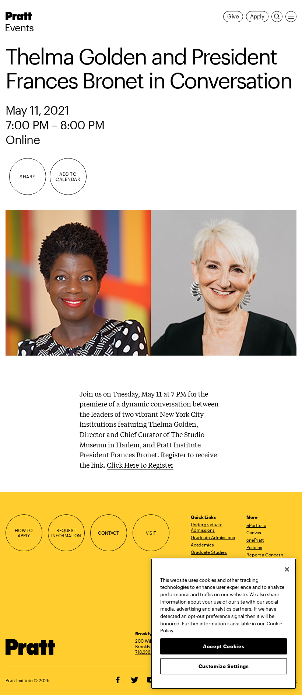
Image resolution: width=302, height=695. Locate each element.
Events (19, 27)
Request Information (66, 533)
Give (233, 16)
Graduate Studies (209, 552)
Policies (254, 547)
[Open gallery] (151, 282)
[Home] (31, 647)
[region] (223, 623)
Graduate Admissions (213, 537)
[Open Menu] (290, 16)
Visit (151, 532)
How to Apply (24, 533)
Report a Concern (264, 554)
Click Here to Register (140, 464)
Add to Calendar (68, 176)
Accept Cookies (223, 646)
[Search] (276, 16)
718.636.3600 (148, 651)
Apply (257, 16)
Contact (108, 532)
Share (27, 176)
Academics (202, 544)
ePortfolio (256, 525)
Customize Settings (224, 666)
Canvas (253, 532)
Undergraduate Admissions (206, 527)
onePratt (255, 539)
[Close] (287, 569)
